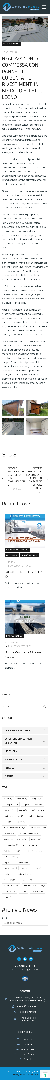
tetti (23, 891)
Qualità (9, 776)
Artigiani (36, 798)
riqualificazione (11, 885)
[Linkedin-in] (25, 959)
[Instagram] (31, 959)
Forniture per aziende (13, 815)
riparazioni (26, 879)
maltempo (36, 839)
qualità (8, 873)
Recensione (10, 879)
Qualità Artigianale (25, 873)
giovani (21, 821)
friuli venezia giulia (37, 815)
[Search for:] (25, 706)
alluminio (22, 798)
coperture (9, 810)
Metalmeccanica (31, 844)
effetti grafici (39, 810)
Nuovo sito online (12, 850)
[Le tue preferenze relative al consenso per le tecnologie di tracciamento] (45, 1075)
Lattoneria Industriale (29, 833)
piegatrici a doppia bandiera (16, 862)
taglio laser (9, 891)
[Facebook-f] (19, 959)
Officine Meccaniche (34, 850)
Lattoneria (11, 555)
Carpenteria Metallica (17, 549)
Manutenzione (11, 844)
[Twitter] (4, 455)
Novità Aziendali (11, 43)
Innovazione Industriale (14, 827)
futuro (8, 821)
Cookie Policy (33, 1075)
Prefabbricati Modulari (32, 868)
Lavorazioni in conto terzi (15, 839)
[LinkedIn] (15, 455)
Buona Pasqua (11, 804)
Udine (7, 897)
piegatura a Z (10, 868)
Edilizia (23, 810)
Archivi (5, 918)
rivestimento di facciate (34, 885)
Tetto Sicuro (37, 891)
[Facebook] (10, 455)
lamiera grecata (38, 827)
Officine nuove (11, 856)
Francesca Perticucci (20, 566)
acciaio (8, 798)
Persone (9, 767)
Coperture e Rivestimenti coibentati (19, 740)
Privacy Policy (19, 1075)
